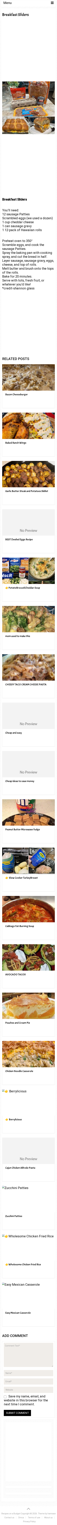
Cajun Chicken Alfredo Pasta (20, 1168)
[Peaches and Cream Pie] (28, 1006)
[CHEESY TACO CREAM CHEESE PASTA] (28, 667)
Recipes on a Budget (10, 1513)
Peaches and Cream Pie (17, 1023)
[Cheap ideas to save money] (28, 764)
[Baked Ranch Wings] (28, 426)
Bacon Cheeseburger (16, 394)
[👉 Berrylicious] (28, 1102)
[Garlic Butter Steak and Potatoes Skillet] (28, 474)
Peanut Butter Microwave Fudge (22, 829)
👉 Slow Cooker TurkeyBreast (21, 878)
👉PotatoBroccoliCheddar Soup (22, 588)
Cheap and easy (13, 733)
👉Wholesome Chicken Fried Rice (23, 1264)
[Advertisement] (28, 49)
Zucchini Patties (13, 1216)
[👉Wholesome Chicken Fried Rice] (28, 1247)
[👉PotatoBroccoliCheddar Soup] (28, 571)
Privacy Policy (29, 1521)
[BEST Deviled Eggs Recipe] (28, 522)
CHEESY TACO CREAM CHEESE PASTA (25, 684)
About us (48, 1517)
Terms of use (34, 1517)
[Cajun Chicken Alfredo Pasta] (28, 1151)
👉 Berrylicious (13, 1119)
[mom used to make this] (28, 619)
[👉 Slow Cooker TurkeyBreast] (28, 861)
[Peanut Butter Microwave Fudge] (28, 812)
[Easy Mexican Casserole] (28, 1296)
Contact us (9, 1517)
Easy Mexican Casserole (18, 1313)
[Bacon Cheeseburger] (28, 377)
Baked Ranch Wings (15, 443)
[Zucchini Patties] (28, 1199)
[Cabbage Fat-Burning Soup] (28, 909)
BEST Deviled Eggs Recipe (19, 539)
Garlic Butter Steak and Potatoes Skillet (26, 491)
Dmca (21, 1517)
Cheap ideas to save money (19, 781)
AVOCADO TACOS (15, 974)
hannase (52, 1513)
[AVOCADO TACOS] (28, 957)
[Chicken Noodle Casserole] (28, 1054)
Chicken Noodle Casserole (19, 1071)
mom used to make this (17, 636)
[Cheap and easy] (28, 716)
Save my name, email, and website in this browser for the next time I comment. (26, 1400)
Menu (7, 3)
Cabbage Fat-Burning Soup (19, 926)
